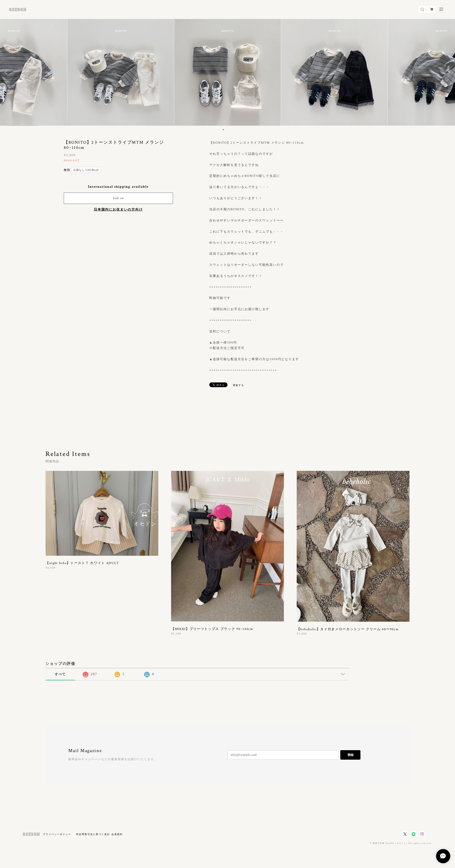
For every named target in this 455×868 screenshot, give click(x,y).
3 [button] (220, 129)
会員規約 (117, 834)
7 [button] (232, 129)
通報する (238, 385)
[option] (120, 72)
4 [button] (223, 129)
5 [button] (226, 129)
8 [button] (235, 129)
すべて (60, 674)
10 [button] (241, 129)
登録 (350, 755)
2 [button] (217, 129)
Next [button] (448, 72)
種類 (67, 170)
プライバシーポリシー (57, 834)
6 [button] (229, 129)
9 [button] (238, 129)
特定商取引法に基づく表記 (93, 834)
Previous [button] (7, 72)
